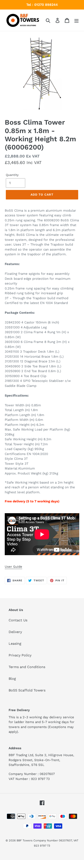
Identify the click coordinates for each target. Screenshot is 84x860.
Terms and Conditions (27, 667)
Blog (12, 679)
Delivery (15, 632)
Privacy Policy (20, 655)
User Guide (13, 567)
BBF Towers (25, 840)
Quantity (12, 175)
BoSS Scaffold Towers (27, 690)
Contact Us (18, 620)
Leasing (15, 643)
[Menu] (76, 20)
